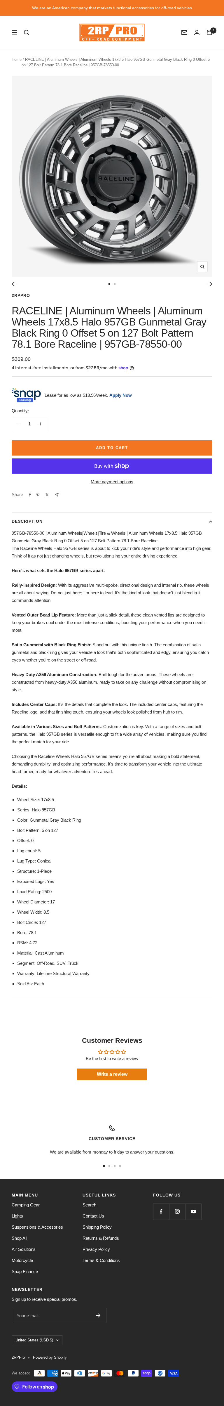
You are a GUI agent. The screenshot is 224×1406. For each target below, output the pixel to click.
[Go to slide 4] (120, 1166)
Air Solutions (24, 1249)
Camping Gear (26, 1204)
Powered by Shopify (50, 1357)
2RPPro (21, 295)
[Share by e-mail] (57, 495)
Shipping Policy (97, 1227)
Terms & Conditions (101, 1260)
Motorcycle (22, 1260)
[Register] (98, 1315)
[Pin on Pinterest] (37, 495)
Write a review (112, 1074)
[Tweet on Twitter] (47, 495)
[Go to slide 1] (109, 284)
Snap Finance (25, 1271)
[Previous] (14, 284)
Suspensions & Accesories (37, 1227)
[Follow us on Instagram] (177, 1212)
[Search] (26, 32)
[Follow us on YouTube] (193, 1212)
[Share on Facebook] (30, 495)
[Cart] (209, 32)
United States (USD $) (34, 1340)
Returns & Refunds (101, 1238)
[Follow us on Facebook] (161, 1212)
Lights (17, 1215)
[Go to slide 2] (115, 284)
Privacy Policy (96, 1249)
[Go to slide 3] (115, 1166)
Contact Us (93, 1215)
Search (89, 1204)
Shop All (19, 1238)
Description (27, 521)
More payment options (112, 481)
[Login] (197, 32)
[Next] (209, 284)
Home (17, 59)
